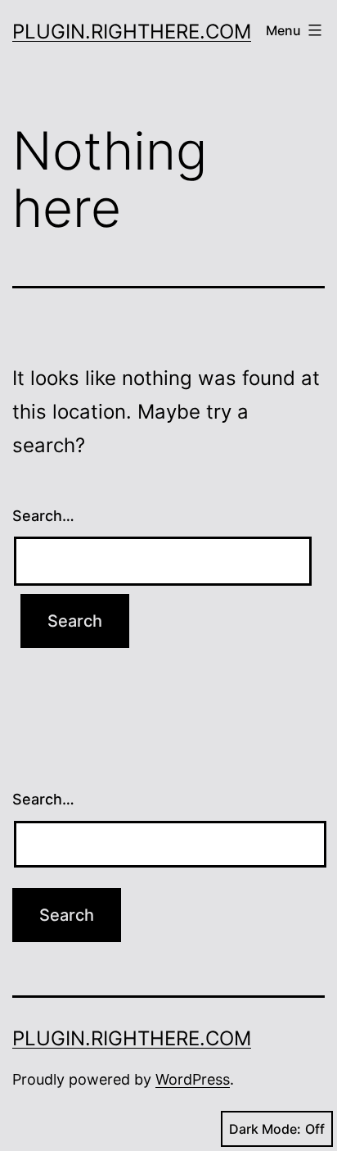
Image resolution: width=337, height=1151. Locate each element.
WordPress (192, 1079)
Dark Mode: (265, 1129)
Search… (43, 515)
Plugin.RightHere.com (131, 31)
